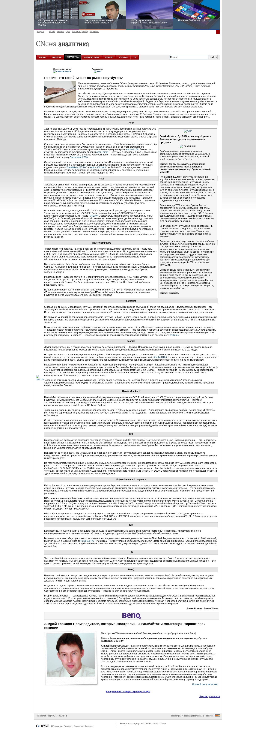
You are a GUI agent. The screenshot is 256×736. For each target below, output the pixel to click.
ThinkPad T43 (87, 541)
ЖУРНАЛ (109, 57)
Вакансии (78, 726)
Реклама (68, 726)
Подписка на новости (202, 716)
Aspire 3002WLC (98, 167)
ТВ (134, 57)
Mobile (52, 31)
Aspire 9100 (132, 149)
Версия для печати (209, 696)
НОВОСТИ (56, 57)
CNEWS (42, 57)
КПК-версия (185, 716)
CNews (162, 723)
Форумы (51, 716)
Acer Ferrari (102, 152)
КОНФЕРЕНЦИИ (91, 57)
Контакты (89, 726)
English (40, 31)
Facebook (94, 31)
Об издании (56, 726)
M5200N (94, 216)
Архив (64, 716)
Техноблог (41, 716)
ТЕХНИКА (123, 57)
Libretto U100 (160, 357)
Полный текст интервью (205, 684)
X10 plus (174, 335)
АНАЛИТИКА (73, 57)
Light (68, 31)
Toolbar (174, 716)
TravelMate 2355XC (77, 167)
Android (60, 31)
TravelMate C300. (79, 157)
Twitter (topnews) (80, 31)
